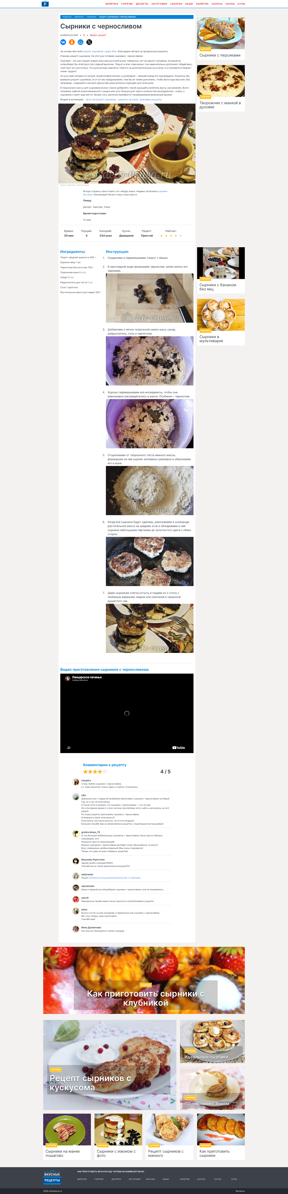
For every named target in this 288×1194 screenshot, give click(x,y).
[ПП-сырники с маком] (212, 1088)
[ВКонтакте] (63, 42)
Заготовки (159, 3)
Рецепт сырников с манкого (166, 1153)
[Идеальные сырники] (212, 1041)
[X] (89, 42)
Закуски (176, 3)
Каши (189, 3)
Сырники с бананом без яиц (218, 287)
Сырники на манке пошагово (63, 1153)
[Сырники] (221, 1129)
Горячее (127, 3)
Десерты (142, 3)
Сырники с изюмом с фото (116, 1153)
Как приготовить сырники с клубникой (146, 998)
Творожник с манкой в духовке (220, 105)
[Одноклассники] (72, 42)
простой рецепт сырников (101, 99)
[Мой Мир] (80, 42)
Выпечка (112, 3)
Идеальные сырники (206, 1057)
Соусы (230, 3)
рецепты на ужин (128, 99)
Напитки (202, 3)
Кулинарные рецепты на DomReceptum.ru (52, 1177)
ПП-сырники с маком (206, 1104)
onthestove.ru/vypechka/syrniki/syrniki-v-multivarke (114, 877)
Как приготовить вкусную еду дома (45, 4)
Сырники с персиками (220, 55)
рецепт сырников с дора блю (100, 51)
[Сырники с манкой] (170, 1129)
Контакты (240, 1191)
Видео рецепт (98, 35)
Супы (241, 3)
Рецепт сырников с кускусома (90, 1083)
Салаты (217, 3)
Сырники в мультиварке (211, 339)
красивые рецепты (151, 99)
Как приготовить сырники (215, 1153)
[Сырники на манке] (67, 1129)
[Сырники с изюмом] (118, 1129)
